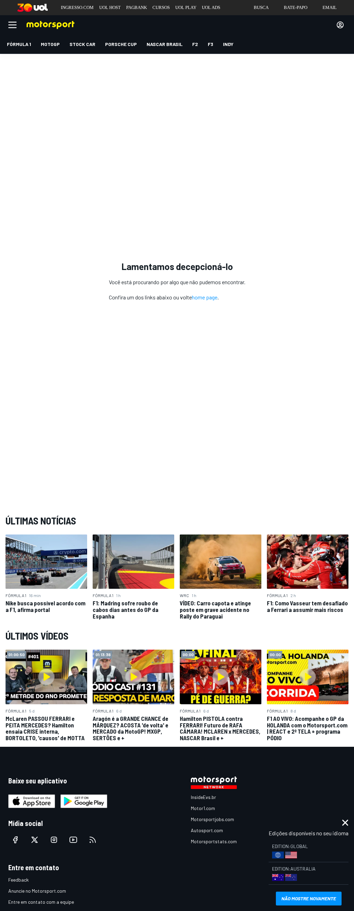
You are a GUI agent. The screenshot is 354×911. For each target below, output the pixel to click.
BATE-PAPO (295, 7)
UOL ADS (211, 7)
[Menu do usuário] (340, 25)
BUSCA (261, 7)
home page (204, 297)
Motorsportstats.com (214, 841)
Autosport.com (207, 830)
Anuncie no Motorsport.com (37, 891)
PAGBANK (136, 7)
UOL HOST (110, 7)
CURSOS (161, 7)
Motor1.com (203, 808)
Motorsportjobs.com (212, 819)
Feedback (18, 880)
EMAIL (330, 7)
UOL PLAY (185, 7)
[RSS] (93, 840)
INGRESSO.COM (77, 7)
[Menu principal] (12, 24)
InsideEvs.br (203, 797)
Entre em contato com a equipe (41, 902)
